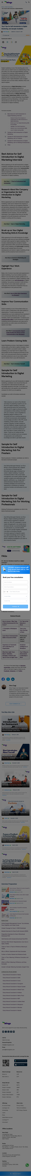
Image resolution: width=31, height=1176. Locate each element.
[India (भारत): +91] (4, 592)
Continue (15, 606)
